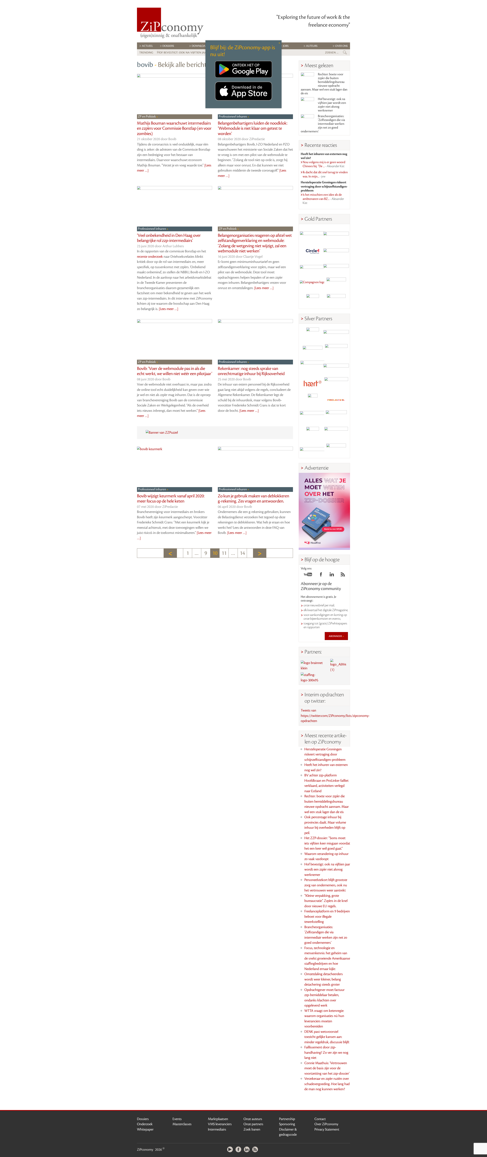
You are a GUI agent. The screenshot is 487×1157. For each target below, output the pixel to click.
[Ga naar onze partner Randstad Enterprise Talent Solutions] (312, 334)
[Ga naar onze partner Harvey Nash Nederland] (312, 300)
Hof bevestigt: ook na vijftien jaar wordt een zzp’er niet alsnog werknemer (332, 105)
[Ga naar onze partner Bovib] (336, 267)
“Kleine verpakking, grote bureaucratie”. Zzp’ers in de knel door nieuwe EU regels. (326, 900)
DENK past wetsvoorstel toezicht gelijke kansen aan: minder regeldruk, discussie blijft (326, 1036)
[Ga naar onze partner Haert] (312, 383)
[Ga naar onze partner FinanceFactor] (336, 234)
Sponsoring (287, 1124)
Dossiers (168, 46)
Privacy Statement (326, 1129)
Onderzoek (145, 1124)
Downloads (200, 46)
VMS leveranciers (220, 1124)
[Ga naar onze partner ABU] (336, 416)
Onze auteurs (253, 1119)
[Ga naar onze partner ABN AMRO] (336, 367)
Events (177, 1119)
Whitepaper (145, 1129)
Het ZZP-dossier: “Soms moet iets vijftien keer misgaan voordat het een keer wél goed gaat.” (327, 843)
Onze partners (253, 1124)
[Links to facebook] (321, 575)
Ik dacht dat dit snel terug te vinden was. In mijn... (325, 174)
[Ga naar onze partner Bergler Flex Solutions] (312, 449)
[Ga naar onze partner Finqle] (312, 234)
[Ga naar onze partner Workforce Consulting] (336, 350)
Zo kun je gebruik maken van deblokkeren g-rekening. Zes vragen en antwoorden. (253, 498)
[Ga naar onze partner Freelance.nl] (336, 400)
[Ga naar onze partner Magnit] (312, 267)
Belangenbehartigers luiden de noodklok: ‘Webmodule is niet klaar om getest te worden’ (252, 128)
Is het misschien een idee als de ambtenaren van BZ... (323, 199)
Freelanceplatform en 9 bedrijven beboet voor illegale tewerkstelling (327, 916)
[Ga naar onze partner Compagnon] (312, 284)
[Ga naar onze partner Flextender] (336, 251)
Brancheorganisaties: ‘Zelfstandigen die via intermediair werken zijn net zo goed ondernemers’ (323, 124)
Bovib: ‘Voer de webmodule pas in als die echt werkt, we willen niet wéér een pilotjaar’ (174, 371)
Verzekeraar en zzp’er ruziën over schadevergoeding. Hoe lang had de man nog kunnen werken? (327, 1083)
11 (224, 553)
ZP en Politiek (147, 117)
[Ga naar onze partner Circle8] (312, 251)
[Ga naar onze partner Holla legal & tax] (336, 383)
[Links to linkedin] (332, 575)
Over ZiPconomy (326, 1124)
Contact (320, 1119)
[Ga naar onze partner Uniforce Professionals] (336, 433)
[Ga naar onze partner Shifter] (312, 367)
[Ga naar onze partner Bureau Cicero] (312, 433)
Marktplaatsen (218, 1119)
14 (242, 553)
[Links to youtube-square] (308, 575)
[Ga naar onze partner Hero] (336, 300)
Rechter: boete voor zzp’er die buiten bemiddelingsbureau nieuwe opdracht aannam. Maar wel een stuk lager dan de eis (324, 83)
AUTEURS (312, 46)
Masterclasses (182, 1124)
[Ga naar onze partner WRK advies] (336, 449)
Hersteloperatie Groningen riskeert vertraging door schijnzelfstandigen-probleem (324, 754)
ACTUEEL (147, 46)
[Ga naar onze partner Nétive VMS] (312, 400)
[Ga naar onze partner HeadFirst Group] (336, 284)
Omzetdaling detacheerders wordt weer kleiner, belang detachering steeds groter (323, 979)
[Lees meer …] (168, 309)
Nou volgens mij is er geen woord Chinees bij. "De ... (324, 164)
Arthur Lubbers (173, 246)
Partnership (287, 1119)
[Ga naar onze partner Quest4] (312, 350)
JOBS (286, 46)
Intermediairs (217, 1129)
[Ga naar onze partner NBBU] (312, 416)
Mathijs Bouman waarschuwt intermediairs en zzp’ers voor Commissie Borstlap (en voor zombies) (174, 128)
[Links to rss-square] (343, 575)
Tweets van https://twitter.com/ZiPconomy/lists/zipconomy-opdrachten (335, 715)
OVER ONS (341, 46)
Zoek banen (252, 1129)
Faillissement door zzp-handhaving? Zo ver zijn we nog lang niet (326, 1052)
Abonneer (335, 636)
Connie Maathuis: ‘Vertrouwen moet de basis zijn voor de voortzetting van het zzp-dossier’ (326, 1068)
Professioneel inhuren (233, 117)
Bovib (172, 139)
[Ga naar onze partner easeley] (336, 334)
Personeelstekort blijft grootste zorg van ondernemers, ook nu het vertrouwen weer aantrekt (325, 885)
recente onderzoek (150, 256)
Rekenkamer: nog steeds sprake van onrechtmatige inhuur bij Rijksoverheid (251, 371)
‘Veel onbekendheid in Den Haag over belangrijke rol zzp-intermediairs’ (169, 238)
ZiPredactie (257, 139)
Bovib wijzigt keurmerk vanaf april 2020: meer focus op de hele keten (171, 498)
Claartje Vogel (253, 256)
